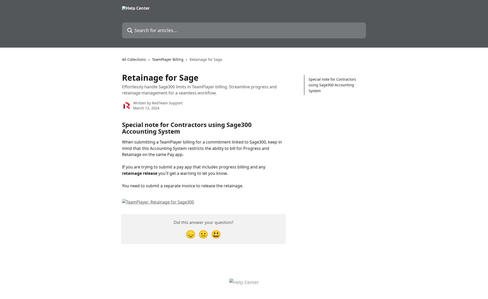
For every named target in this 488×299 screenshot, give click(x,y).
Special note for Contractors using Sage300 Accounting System (332, 85)
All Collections (134, 59)
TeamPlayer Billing (168, 59)
